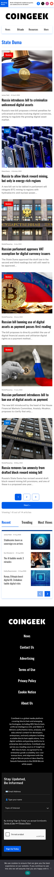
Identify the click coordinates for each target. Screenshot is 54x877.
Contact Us (27, 647)
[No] (50, 868)
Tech (7, 130)
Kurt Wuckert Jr (9, 553)
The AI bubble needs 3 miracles (14, 559)
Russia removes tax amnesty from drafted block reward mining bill (23, 470)
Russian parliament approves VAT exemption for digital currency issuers (26, 251)
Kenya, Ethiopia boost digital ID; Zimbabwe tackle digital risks (13, 580)
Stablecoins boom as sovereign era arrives (13, 541)
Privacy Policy (27, 680)
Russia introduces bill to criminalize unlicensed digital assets (24, 102)
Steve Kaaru (6, 171)
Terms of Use (27, 669)
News (7, 29)
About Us (27, 703)
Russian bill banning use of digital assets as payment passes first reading (26, 324)
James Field (5, 95)
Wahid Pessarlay (7, 244)
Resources (33, 29)
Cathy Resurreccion (10, 571)
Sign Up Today (12, 849)
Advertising (27, 658)
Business (8, 54)
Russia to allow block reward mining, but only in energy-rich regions (25, 178)
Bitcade (20, 29)
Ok (27, 873)
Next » (27, 505)
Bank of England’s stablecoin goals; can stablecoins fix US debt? (21, 3)
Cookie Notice (27, 692)
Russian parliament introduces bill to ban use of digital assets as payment (25, 397)
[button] (40, 594)
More (46, 29)
